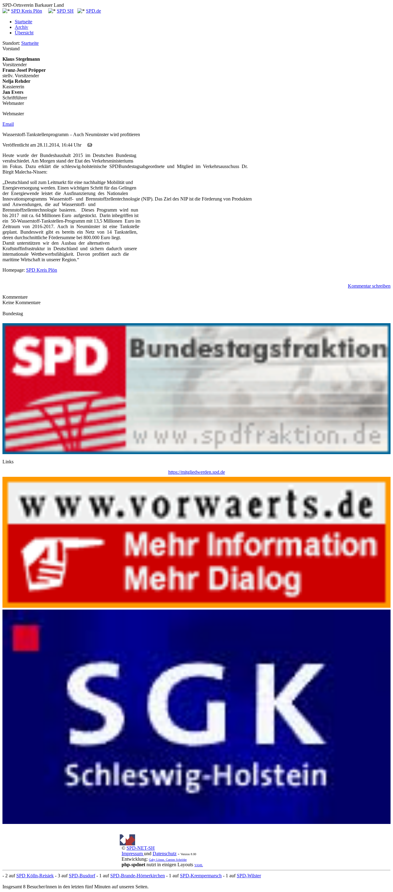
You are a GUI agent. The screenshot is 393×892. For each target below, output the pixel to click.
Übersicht (24, 32)
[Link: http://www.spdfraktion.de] (196, 452)
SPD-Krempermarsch (201, 875)
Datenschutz (165, 853)
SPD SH (65, 10)
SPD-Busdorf (82, 875)
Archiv (21, 27)
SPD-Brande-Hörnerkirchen (137, 875)
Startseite (23, 21)
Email (8, 124)
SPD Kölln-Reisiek (35, 875)
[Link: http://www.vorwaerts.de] (196, 606)
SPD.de (93, 10)
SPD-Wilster (249, 875)
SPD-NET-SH (140, 848)
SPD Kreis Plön (26, 10)
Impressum (133, 853)
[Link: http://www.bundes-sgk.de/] (196, 822)
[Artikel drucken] (90, 144)
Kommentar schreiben (369, 286)
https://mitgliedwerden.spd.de (196, 472)
